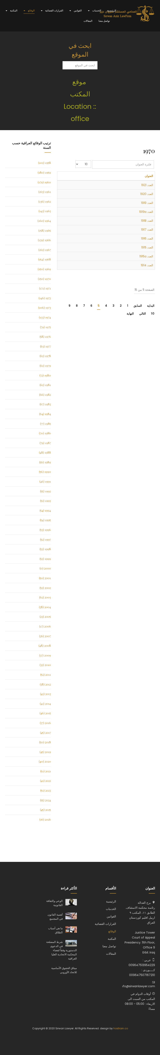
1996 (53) (45, 530)
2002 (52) (45, 588)
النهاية (130, 313)
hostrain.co (120, 1028)
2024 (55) (45, 800)
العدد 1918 (147, 221)
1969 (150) (44, 269)
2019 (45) (45, 752)
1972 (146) (45, 298)
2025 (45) (45, 810)
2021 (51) (45, 771)
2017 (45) (45, 733)
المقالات (88, 21)
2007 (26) (45, 636)
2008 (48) (45, 646)
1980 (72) (45, 375)
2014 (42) (45, 704)
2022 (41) (45, 781)
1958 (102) (44, 163)
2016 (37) (45, 723)
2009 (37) (45, 655)
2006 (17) (45, 626)
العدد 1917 (147, 230)
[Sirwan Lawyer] (127, 13)
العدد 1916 (147, 238)
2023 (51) (45, 790)
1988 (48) (45, 452)
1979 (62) (45, 366)
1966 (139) (44, 240)
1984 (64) (45, 414)
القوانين (77, 10)
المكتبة (13, 10)
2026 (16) (45, 819)
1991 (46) (45, 481)
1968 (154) (44, 259)
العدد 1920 (146, 194)
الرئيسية (111, 10)
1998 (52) (45, 549)
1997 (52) (45, 539)
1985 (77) (45, 424)
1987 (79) (45, 443)
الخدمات (96, 10)
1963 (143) (45, 211)
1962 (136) (44, 201)
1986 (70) (45, 433)
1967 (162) (44, 250)
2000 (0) (45, 568)
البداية (150, 306)
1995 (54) (45, 520)
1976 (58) (45, 337)
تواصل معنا (104, 21)
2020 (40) (45, 761)
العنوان (149, 176)
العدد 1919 (147, 203)
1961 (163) (44, 192)
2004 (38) (45, 607)
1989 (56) (45, 462)
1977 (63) (45, 346)
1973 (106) (44, 308)
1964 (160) (44, 221)
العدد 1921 (147, 185)
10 (152, 313)
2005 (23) (45, 617)
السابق (138, 306)
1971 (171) (45, 288)
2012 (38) (45, 684)
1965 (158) (44, 231)
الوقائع (31, 10)
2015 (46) (45, 713)
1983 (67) (45, 404)
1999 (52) (45, 559)
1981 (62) (45, 385)
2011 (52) (45, 675)
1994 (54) (45, 510)
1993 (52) (45, 501)
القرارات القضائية (54, 10)
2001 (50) (45, 578)
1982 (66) (45, 395)
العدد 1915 (147, 247)
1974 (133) (45, 317)
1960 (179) (44, 182)
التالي (142, 313)
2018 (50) (45, 742)
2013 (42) (45, 694)
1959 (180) (44, 172)
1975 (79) (45, 327)
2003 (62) (45, 597)
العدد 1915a (146, 256)
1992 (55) (45, 491)
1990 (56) (45, 472)
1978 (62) (45, 356)
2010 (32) (45, 665)
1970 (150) (44, 279)
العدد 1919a (146, 212)
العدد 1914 (147, 265)
